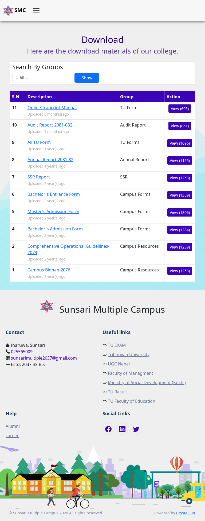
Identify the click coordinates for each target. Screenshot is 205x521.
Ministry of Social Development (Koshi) (147, 382)
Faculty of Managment (130, 373)
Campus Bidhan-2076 (48, 270)
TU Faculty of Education (131, 401)
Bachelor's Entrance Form (53, 194)
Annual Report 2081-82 (50, 159)
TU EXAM (117, 345)
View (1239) (180, 247)
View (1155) (180, 160)
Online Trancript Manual (52, 108)
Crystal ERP (186, 512)
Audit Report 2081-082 (49, 125)
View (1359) (180, 195)
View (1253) (180, 177)
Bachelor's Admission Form (55, 229)
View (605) (180, 108)
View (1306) (180, 212)
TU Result (117, 392)
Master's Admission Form (53, 211)
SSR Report (38, 177)
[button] (36, 11)
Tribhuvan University (128, 354)
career (12, 435)
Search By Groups (37, 67)
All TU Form (39, 142)
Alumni (13, 426)
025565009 (22, 352)
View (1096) (180, 143)
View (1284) (180, 229)
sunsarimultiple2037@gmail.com (44, 358)
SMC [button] (19, 10)
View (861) (180, 125)
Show (87, 78)
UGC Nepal (119, 364)
